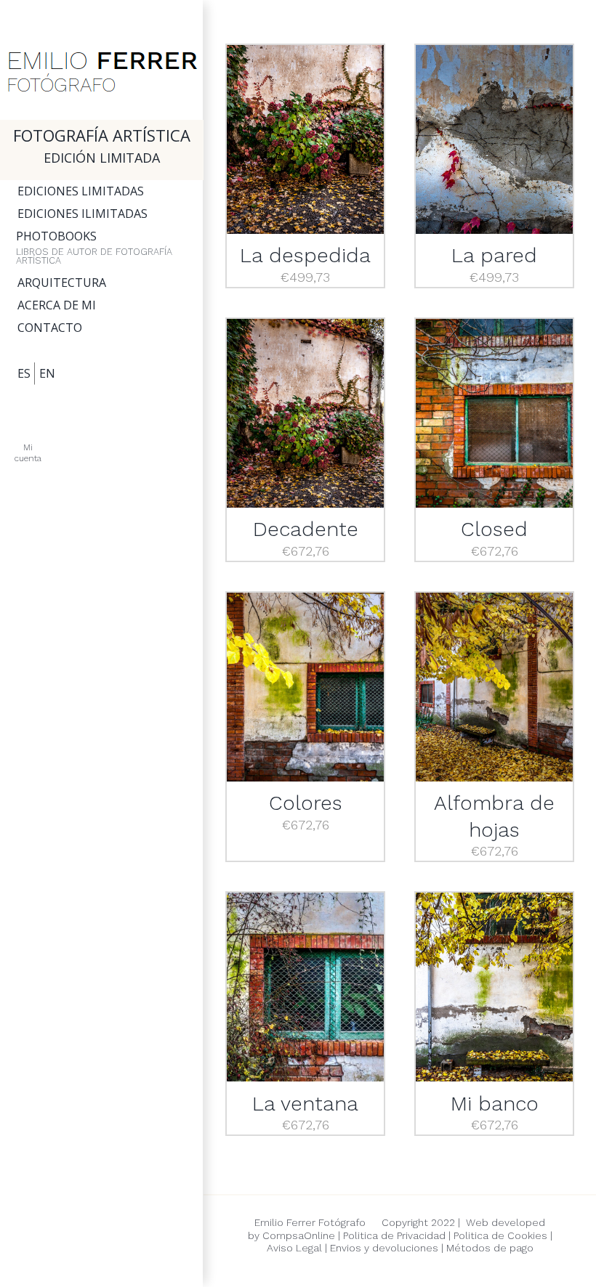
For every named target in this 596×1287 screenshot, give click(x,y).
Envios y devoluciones (382, 1248)
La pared (494, 255)
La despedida (305, 255)
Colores (305, 803)
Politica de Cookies (500, 1235)
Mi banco (495, 1104)
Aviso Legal (294, 1248)
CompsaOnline (298, 1235)
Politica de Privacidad (394, 1235)
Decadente (305, 529)
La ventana (305, 1104)
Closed (494, 529)
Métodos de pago (489, 1248)
